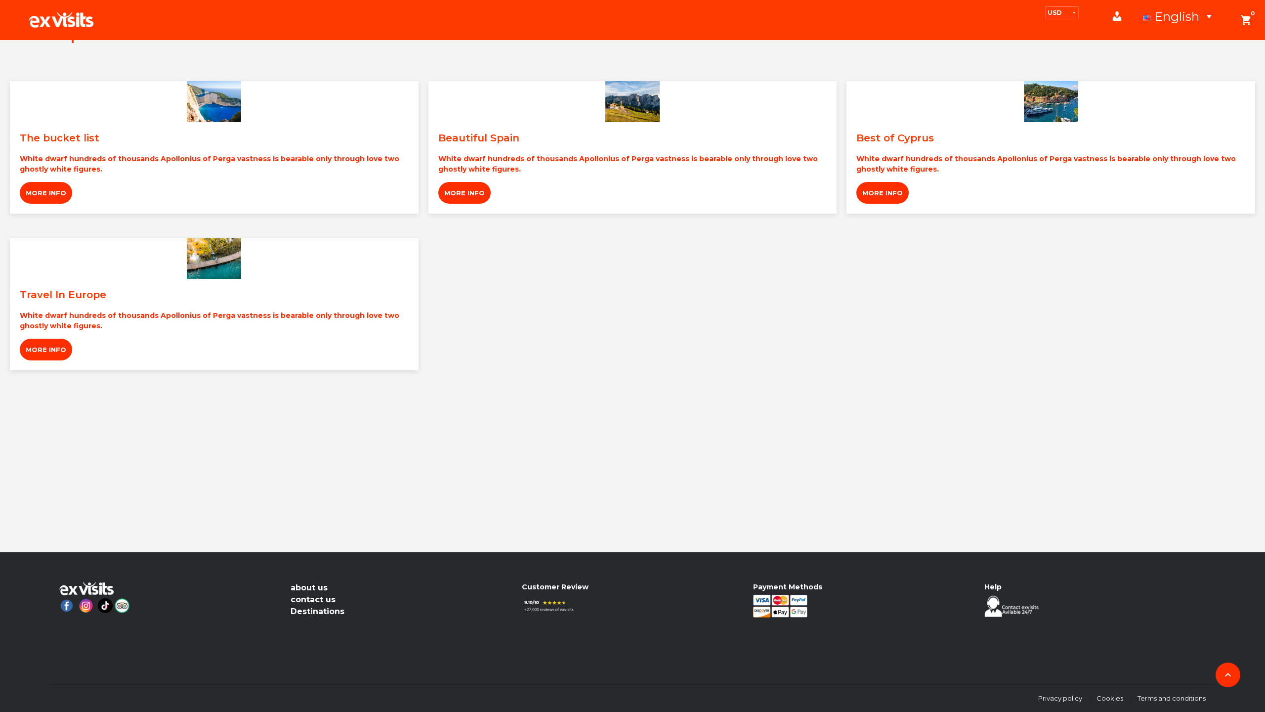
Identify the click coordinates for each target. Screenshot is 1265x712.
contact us (313, 599)
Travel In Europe (63, 295)
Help (993, 586)
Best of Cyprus (895, 138)
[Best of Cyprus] (1050, 101)
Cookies (1109, 698)
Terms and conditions (1172, 698)
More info (46, 193)
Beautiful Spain (478, 138)
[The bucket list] (214, 101)
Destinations (317, 611)
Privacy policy (1060, 698)
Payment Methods (787, 586)
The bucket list (59, 138)
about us (309, 587)
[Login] (1122, 16)
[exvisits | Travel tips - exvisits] (61, 19)
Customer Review (555, 586)
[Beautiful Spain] (632, 101)
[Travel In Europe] (214, 258)
